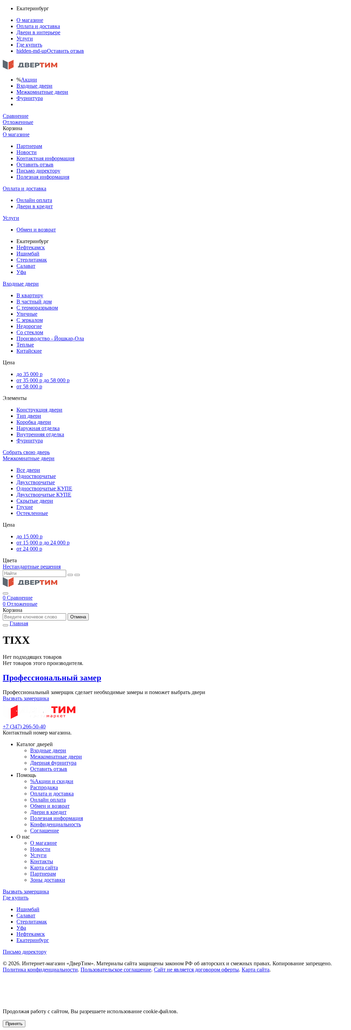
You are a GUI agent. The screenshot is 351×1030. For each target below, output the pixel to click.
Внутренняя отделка (40, 434)
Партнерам (29, 146)
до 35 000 (29, 374)
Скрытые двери (34, 501)
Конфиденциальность (55, 824)
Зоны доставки (47, 880)
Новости (26, 152)
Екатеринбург (32, 940)
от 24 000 (29, 549)
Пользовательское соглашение (116, 969)
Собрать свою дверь (26, 452)
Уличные (26, 314)
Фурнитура (29, 98)
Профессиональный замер (52, 677)
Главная (19, 623)
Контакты (41, 861)
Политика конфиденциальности (40, 969)
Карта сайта (44, 867)
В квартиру (29, 295)
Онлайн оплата (34, 200)
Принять (14, 1023)
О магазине (29, 20)
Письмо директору (38, 171)
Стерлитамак (31, 260)
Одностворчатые (36, 476)
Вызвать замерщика (26, 698)
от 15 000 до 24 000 (43, 542)
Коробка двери (33, 422)
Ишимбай (27, 253)
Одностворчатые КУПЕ (44, 488)
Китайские (29, 351)
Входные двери (34, 86)
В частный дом (34, 301)
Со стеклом (29, 332)
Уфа (21, 272)
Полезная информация (42, 177)
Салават (25, 266)
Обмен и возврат (36, 230)
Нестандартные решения (32, 566)
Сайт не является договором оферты (196, 969)
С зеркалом (29, 320)
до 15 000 (29, 536)
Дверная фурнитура (53, 763)
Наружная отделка (38, 428)
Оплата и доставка (38, 26)
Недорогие (29, 326)
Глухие (24, 507)
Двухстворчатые (35, 482)
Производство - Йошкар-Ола (50, 338)
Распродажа (44, 787)
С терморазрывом (37, 308)
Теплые (25, 345)
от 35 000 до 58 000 (43, 380)
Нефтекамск (30, 247)
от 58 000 (29, 386)
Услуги (24, 38)
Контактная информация (45, 158)
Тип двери (28, 416)
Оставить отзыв (50, 51)
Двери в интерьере (38, 32)
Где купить (29, 45)
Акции (29, 80)
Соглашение (44, 830)
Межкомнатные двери (42, 92)
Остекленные (32, 513)
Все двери (28, 470)
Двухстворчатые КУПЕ (43, 495)
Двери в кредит (34, 206)
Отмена (78, 616)
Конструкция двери (39, 410)
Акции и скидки (51, 781)
